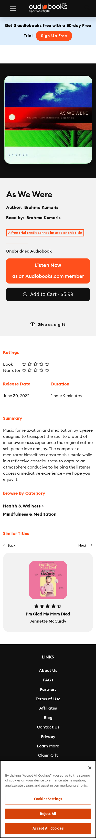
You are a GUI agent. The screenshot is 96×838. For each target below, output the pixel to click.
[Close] (89, 768)
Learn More (48, 746)
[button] (9, 545)
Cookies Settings (48, 799)
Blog (48, 718)
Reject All (48, 813)
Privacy (48, 737)
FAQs (48, 680)
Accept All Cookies (48, 828)
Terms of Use (48, 699)
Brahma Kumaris (41, 207)
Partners (48, 690)
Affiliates (48, 708)
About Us (48, 671)
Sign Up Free (54, 36)
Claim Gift (48, 755)
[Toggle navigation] (13, 8)
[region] (48, 799)
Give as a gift (52, 324)
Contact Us (48, 727)
